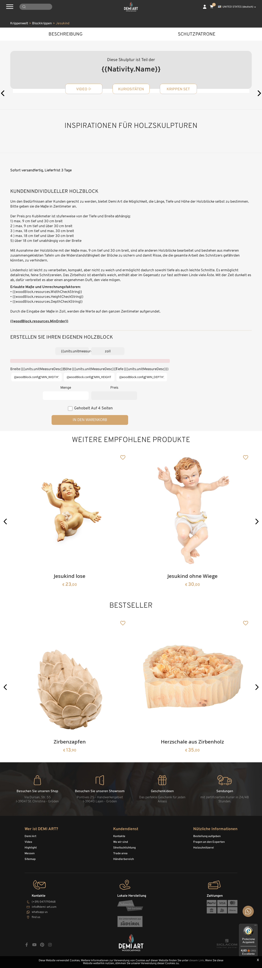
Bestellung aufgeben (207, 836)
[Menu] (255, 926)
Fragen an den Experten (209, 842)
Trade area (120, 853)
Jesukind (62, 23)
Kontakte (119, 836)
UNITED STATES (237, 7)
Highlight (31, 848)
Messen (30, 853)
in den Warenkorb (90, 419)
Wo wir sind (120, 842)
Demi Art (30, 836)
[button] (5, 521)
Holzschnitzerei (203, 848)
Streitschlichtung (124, 848)
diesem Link (196, 960)
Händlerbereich (123, 859)
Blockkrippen (42, 23)
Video (28, 842)
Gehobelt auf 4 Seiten (93, 408)
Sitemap (30, 859)
